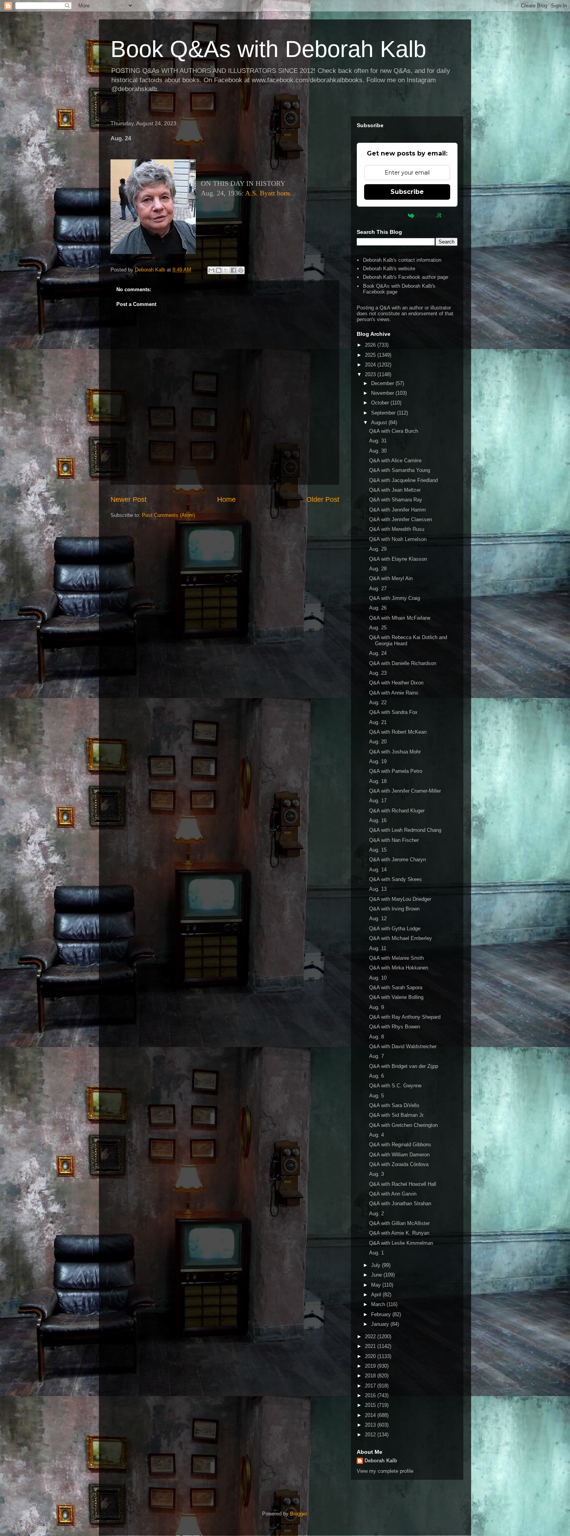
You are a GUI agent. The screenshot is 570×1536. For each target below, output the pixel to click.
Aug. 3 (376, 1174)
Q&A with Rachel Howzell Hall (402, 1184)
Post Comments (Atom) (168, 515)
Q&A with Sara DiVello (394, 1105)
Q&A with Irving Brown (394, 909)
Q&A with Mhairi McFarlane (399, 618)
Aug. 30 (378, 451)
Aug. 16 (378, 820)
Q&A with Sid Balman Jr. (397, 1115)
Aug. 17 (378, 800)
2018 (371, 1376)
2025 (371, 355)
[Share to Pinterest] (241, 270)
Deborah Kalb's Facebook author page (405, 277)
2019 (371, 1366)
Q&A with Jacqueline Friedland (403, 480)
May (376, 1285)
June (377, 1275)
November (383, 393)
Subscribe (407, 191)
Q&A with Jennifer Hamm (397, 510)
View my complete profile (385, 1471)
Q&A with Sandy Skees (395, 879)
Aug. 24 (378, 653)
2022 (371, 1336)
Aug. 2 (376, 1213)
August (380, 422)
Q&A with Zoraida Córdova (398, 1164)
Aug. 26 (378, 608)
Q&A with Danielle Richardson (402, 663)
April (377, 1295)
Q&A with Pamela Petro (395, 771)
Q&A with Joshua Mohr (395, 752)
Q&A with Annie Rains (393, 693)
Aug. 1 (376, 1253)
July (376, 1265)
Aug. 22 (378, 702)
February (381, 1314)
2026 (371, 345)
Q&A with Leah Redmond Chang (405, 830)
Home (226, 499)
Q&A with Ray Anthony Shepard (404, 1017)
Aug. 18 (378, 781)
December (383, 383)
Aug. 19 (378, 761)
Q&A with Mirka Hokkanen (398, 968)
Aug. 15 (378, 850)
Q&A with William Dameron (399, 1155)
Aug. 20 (378, 742)
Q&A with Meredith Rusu (396, 529)
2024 (371, 365)
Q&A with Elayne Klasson (398, 559)
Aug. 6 (376, 1076)
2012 (371, 1435)
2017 (371, 1386)
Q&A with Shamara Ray (395, 500)
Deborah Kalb (380, 1460)
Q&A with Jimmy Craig (394, 598)
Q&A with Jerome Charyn (397, 859)
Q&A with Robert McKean (398, 732)
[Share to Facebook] (233, 270)
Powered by (388, 215)
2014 (371, 1415)
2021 (371, 1346)
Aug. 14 (378, 870)
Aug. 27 (378, 588)
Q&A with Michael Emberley (400, 938)
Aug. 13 (378, 889)
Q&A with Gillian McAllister (399, 1223)
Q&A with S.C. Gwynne (395, 1086)
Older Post (322, 499)
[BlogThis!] (219, 270)
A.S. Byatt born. (268, 193)
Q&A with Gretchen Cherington (403, 1125)
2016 (371, 1395)
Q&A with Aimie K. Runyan (399, 1233)
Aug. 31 (378, 441)
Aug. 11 (377, 948)
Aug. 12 (378, 918)
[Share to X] (226, 270)
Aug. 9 (376, 1007)
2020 (371, 1356)
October (380, 403)
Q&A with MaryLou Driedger (400, 899)
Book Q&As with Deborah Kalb (268, 49)
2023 (371, 374)
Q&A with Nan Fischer (394, 840)
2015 (371, 1405)
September (384, 413)
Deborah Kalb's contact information (402, 260)
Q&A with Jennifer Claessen (400, 519)
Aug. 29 (378, 549)
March (379, 1304)
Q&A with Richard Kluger (397, 811)
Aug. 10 (378, 978)
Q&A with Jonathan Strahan (400, 1203)
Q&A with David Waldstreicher (403, 1046)
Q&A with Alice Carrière (395, 460)
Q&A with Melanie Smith (396, 958)
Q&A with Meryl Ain (391, 578)
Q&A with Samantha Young (399, 470)
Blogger (298, 1514)
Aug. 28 (378, 569)
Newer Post (129, 499)
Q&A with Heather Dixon (396, 683)
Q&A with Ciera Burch (393, 431)
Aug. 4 (376, 1135)
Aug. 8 (376, 1037)
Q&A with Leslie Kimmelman (401, 1243)
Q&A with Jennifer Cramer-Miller (405, 791)
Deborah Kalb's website (389, 268)
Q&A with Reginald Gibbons (400, 1144)
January (380, 1324)
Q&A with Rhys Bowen (394, 1027)
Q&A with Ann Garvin (392, 1194)
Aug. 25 (378, 628)
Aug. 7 (376, 1056)
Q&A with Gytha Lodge (394, 928)
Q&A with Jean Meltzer (395, 490)
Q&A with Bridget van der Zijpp (403, 1066)
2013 (371, 1425)
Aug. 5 (376, 1096)
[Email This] (211, 270)
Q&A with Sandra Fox (393, 712)
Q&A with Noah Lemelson (398, 539)
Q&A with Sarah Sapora (395, 987)
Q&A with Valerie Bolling (396, 997)
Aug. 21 (378, 722)
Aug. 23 (378, 673)
